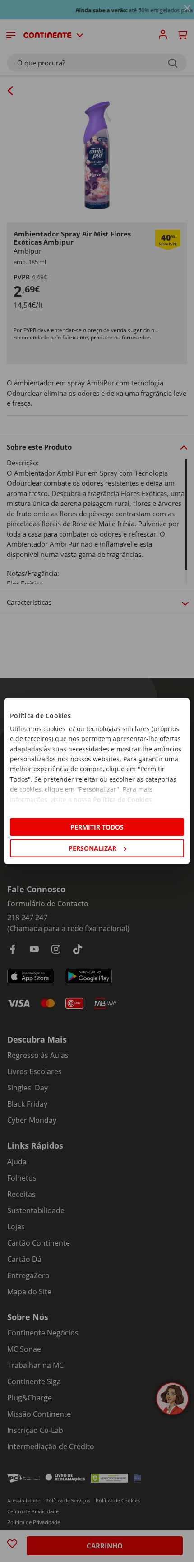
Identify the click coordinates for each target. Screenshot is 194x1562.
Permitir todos (97, 826)
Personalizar (92, 848)
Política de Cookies (122, 799)
